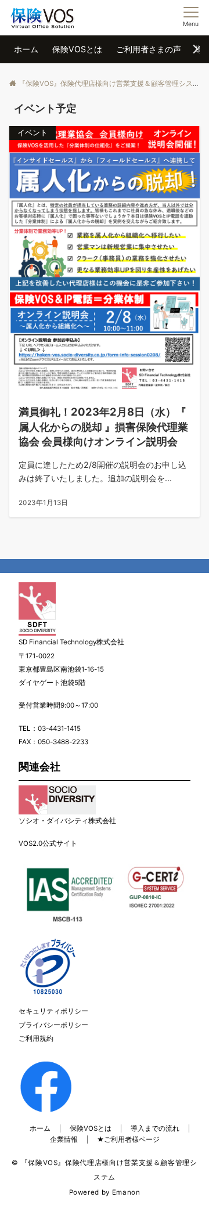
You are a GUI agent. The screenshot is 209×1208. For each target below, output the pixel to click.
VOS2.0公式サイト (48, 843)
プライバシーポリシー (53, 1025)
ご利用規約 (36, 1038)
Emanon (126, 1192)
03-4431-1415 (59, 728)
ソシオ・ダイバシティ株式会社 (67, 821)
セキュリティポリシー (53, 1011)
